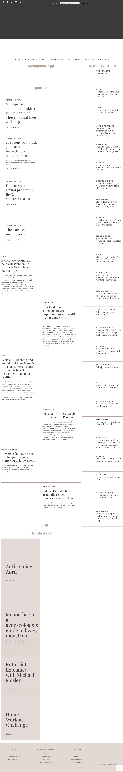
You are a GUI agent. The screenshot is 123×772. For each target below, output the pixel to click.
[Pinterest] (20, 2)
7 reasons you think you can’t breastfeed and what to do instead (21, 149)
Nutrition (90, 60)
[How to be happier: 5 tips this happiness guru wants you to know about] (61, 464)
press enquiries (76, 762)
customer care (76, 759)
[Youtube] (16, 2)
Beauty (69, 60)
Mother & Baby (22, 60)
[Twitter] (3, 2)
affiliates (76, 757)
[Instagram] (11, 2)
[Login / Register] (107, 16)
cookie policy (45, 759)
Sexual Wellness (40, 60)
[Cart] (107, 31)
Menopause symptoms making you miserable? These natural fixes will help (21, 113)
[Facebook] (7, 2)
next (46, 525)
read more (11, 127)
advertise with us (14, 759)
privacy (45, 754)
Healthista (48, 409)
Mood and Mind (9, 449)
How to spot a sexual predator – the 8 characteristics (20, 192)
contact (76, 754)
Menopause (56, 60)
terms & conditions (45, 762)
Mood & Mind (104, 60)
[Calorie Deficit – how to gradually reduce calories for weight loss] (20, 501)
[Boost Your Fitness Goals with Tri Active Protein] (20, 424)
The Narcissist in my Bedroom (19, 231)
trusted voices (14, 757)
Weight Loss (48, 487)
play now (10, 581)
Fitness (79, 60)
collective (14, 754)
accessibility (45, 757)
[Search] (108, 8)
